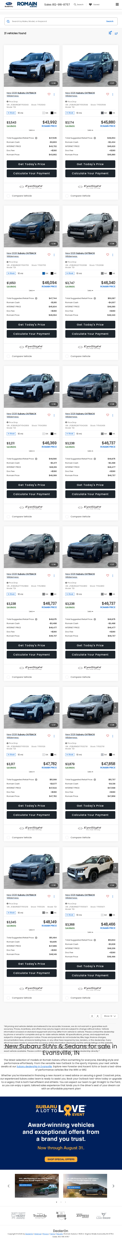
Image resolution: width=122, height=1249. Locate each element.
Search (109, 21)
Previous (8, 1185)
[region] (32, 146)
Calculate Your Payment (31, 173)
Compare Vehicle (22, 195)
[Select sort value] (115, 33)
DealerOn (29, 1234)
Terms (52, 1234)
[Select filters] (110, 33)
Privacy (46, 1234)
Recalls (60, 1234)
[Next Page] (98, 1016)
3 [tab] (65, 1202)
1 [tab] (56, 1202)
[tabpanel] (37, 1186)
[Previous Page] (92, 1016)
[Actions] (54, 94)
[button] (57, 66)
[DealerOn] (60, 1230)
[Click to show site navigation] (117, 4)
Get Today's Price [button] (31, 164)
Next (113, 1185)
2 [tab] (61, 1202)
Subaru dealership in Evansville (34, 1066)
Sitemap (37, 1234)
